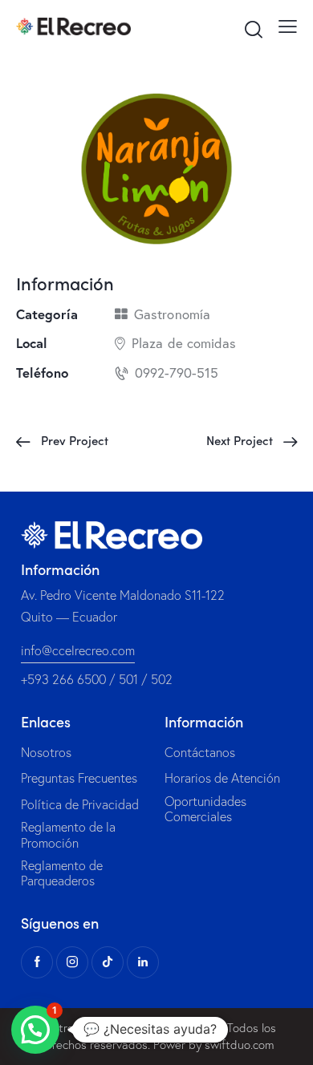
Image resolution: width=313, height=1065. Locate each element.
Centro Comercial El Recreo (108, 1027)
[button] (35, 1030)
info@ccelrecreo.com (78, 650)
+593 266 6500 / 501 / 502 (97, 679)
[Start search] (253, 29)
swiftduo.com (239, 1044)
